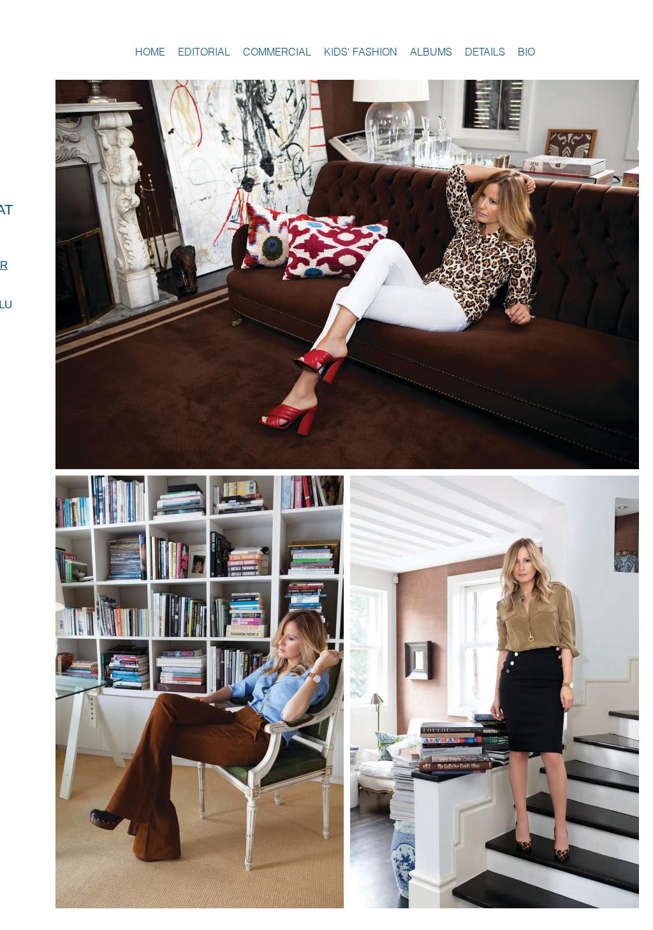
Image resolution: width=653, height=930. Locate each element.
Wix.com (618, 923)
